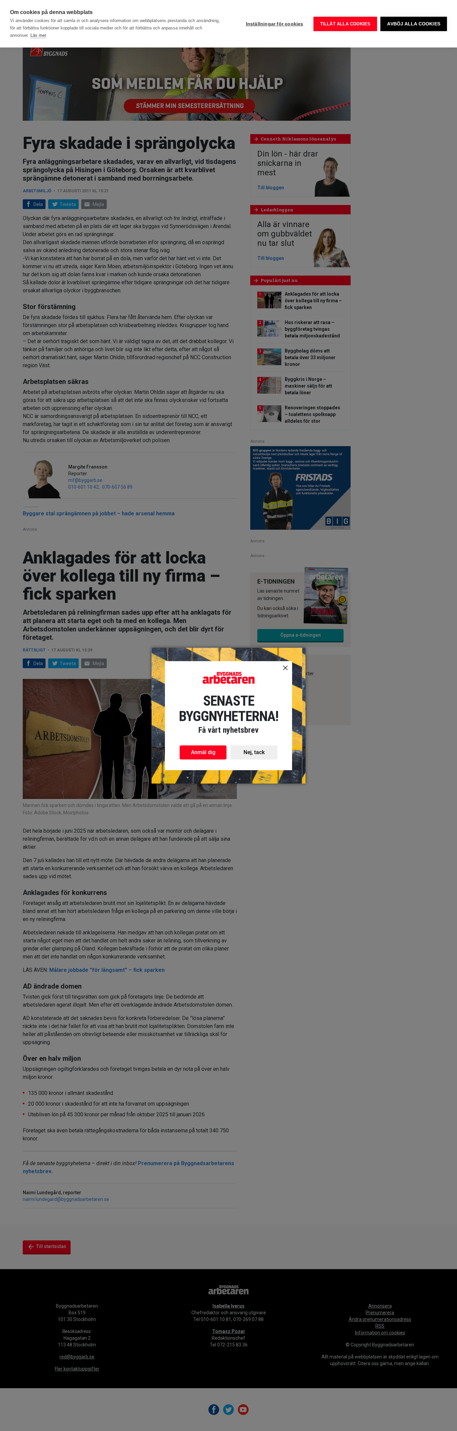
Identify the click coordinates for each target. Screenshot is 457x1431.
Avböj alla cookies (413, 23)
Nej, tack (254, 752)
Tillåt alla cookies (345, 23)
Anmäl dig (203, 752)
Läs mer (38, 35)
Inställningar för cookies (274, 23)
